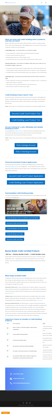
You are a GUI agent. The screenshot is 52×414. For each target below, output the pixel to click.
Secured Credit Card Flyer (15, 239)
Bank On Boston (19, 131)
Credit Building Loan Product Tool (26, 120)
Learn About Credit (18, 373)
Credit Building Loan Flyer (15, 234)
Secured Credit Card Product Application (26, 176)
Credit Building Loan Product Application (26, 182)
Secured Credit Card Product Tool (26, 113)
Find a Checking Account (26, 151)
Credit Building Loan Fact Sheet (17, 228)
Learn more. (11, 293)
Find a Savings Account (26, 145)
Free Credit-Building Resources (21, 383)
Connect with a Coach (18, 378)
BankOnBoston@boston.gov (11, 166)
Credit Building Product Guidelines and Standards (22, 218)
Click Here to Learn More (26, 269)
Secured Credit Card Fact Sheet (16, 223)
